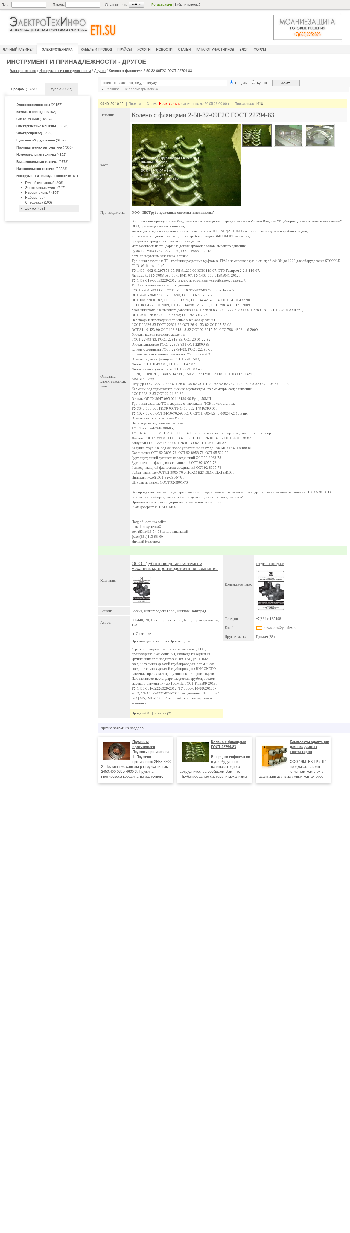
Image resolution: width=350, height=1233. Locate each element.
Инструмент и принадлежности (65, 71)
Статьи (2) (163, 713)
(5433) (34, 133)
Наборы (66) (35, 197)
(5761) (47, 176)
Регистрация (161, 5)
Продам (262, 637)
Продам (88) (141, 713)
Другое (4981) (35, 208)
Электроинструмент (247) (45, 188)
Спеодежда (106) (38, 202)
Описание (143, 634)
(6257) (41, 140)
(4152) (41, 155)
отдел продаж (270, 563)
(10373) (42, 126)
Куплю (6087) (61, 89)
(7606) (44, 147)
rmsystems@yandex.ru (279, 628)
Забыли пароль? (187, 5)
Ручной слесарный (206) (44, 183)
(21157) (39, 105)
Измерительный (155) (42, 193)
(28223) (41, 169)
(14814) (34, 119)
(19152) (36, 112)
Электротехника (23, 71)
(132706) (25, 89)
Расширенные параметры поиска (131, 89)
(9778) (42, 162)
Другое (100, 71)
